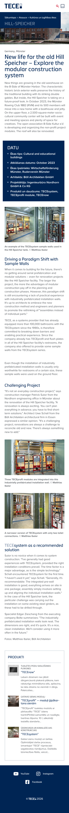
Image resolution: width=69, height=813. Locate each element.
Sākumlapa (10, 17)
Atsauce (23, 17)
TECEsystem (49, 191)
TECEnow (42, 195)
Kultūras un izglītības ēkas (43, 17)
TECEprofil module (22, 195)
